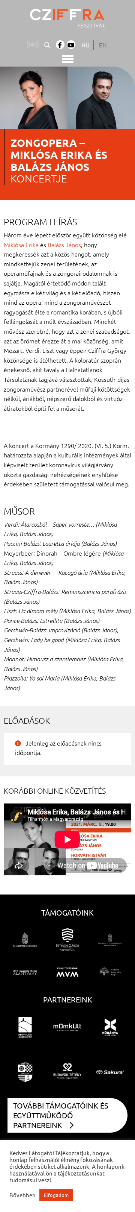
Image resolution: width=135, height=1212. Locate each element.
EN (103, 45)
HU (85, 45)
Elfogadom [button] (56, 1195)
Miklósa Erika (21, 244)
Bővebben (22, 1195)
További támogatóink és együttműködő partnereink (60, 1115)
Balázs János (64, 244)
